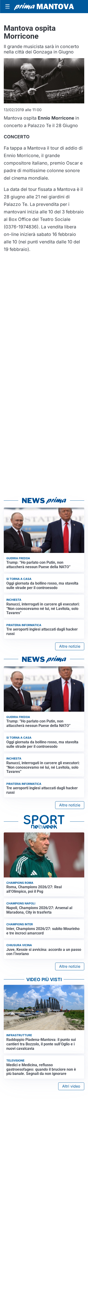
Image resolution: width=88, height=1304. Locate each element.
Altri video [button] (71, 1086)
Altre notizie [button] (69, 646)
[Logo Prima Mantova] (44, 6)
